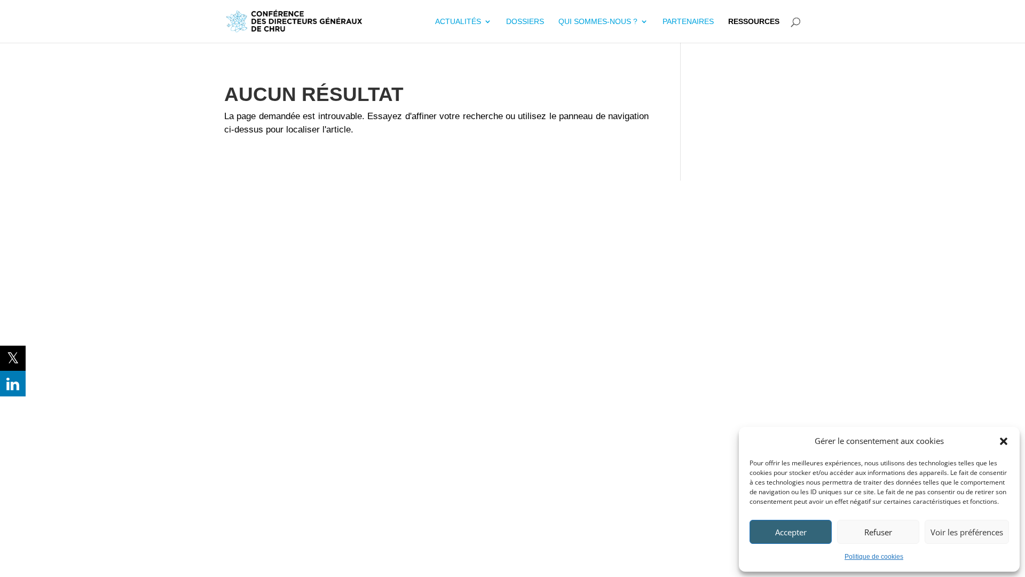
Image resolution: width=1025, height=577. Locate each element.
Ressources (753, 22)
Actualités (458, 22)
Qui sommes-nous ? (597, 22)
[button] (1003, 441)
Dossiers (525, 22)
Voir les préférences (967, 532)
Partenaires (688, 22)
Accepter (791, 532)
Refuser (878, 532)
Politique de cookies (874, 556)
